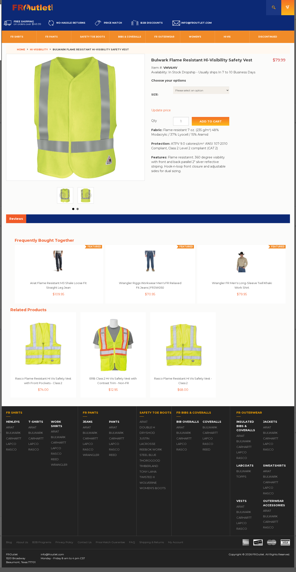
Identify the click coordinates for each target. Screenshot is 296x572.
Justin (144, 438)
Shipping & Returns (151, 542)
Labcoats (245, 465)
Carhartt (13, 438)
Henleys (13, 421)
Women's (195, 36)
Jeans (88, 421)
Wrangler (59, 464)
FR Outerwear (164, 36)
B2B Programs (41, 542)
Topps (241, 476)
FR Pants (51, 36)
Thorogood (150, 460)
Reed (55, 459)
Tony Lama (148, 471)
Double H (147, 427)
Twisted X (147, 477)
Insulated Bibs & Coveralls (245, 426)
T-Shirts (35, 421)
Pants (114, 421)
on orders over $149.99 (27, 23)
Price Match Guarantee (110, 542)
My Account (175, 542)
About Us (22, 542)
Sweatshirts (274, 465)
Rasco (11, 449)
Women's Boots (153, 488)
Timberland (149, 466)
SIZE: (154, 94)
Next (88, 195)
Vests (241, 501)
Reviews (16, 219)
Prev (62, 195)
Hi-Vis (227, 36)
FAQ (132, 542)
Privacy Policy (64, 542)
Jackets (270, 421)
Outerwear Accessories (274, 503)
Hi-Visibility (39, 49)
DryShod (147, 432)
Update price (161, 110)
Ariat (10, 427)
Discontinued (267, 36)
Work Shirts (56, 424)
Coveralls (212, 421)
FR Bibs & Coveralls (193, 412)
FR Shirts (16, 36)
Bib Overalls (187, 421)
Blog (9, 542)
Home (21, 49)
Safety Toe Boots (92, 36)
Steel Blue (148, 455)
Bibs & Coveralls (129, 36)
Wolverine (148, 482)
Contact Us (84, 542)
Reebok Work (151, 449)
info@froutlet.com (52, 554)
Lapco (11, 443)
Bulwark (13, 432)
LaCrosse (147, 443)
